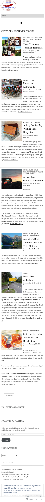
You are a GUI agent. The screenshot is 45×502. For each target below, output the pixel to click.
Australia (27, 37)
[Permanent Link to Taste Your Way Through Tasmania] (12, 56)
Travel (26, 41)
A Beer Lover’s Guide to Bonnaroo (33, 178)
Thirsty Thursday (35, 39)
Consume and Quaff (30, 170)
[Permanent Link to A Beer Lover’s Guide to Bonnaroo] (12, 189)
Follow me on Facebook (13, 407)
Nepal (25, 80)
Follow (6, 440)
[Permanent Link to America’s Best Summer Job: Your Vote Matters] (12, 248)
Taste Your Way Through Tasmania (32, 45)
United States (29, 174)
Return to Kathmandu (29, 85)
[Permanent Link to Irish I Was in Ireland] (12, 292)
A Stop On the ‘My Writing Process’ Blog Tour (33, 128)
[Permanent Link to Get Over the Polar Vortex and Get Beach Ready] (12, 349)
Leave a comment (28, 52)
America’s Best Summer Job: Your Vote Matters (32, 242)
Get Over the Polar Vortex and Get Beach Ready (32, 337)
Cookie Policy (12, 492)
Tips (31, 122)
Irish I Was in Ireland (28, 278)
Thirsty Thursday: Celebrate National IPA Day (15, 474)
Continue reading (13, 70)
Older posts (9, 396)
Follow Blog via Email (13, 421)
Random (26, 122)
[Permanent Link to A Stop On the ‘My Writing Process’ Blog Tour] (12, 141)
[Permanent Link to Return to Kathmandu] (12, 99)
